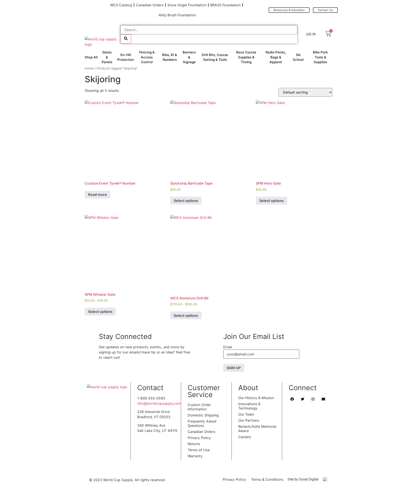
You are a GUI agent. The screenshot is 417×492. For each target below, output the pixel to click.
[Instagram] (312, 399)
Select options (186, 200)
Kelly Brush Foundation (177, 15)
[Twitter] (302, 399)
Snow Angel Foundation (186, 5)
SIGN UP (234, 368)
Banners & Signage (189, 57)
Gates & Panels (107, 57)
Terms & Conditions (267, 479)
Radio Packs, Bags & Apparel (276, 57)
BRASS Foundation (225, 5)
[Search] (125, 38)
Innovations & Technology (249, 406)
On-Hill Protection (125, 57)
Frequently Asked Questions (202, 423)
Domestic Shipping (203, 415)
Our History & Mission (256, 398)
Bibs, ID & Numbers (169, 57)
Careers (244, 437)
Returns (194, 444)
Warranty (195, 456)
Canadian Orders (150, 5)
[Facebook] (292, 399)
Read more (97, 194)
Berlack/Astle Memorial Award (257, 428)
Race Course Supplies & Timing (246, 57)
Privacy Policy (199, 438)
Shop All (91, 57)
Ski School (298, 57)
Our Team (246, 414)
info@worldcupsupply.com (159, 403)
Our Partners (248, 420)
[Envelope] (323, 399)
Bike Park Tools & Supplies (320, 57)
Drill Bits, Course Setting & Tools (215, 57)
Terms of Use (199, 450)
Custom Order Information (199, 407)
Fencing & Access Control (147, 57)
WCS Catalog (121, 5)
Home (89, 68)
